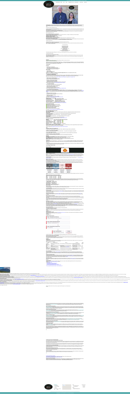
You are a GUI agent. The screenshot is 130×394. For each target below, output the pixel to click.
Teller (77, 391)
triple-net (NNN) (55, 203)
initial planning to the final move (39, 276)
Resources (76, 2)
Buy (64, 2)
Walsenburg (51, 391)
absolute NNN (76, 203)
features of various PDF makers (78, 277)
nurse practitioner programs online (40, 280)
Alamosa (57, 391)
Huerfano (55, 391)
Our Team (81, 2)
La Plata (63, 391)
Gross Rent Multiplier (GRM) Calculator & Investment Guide (54, 264)
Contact (85, 2)
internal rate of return (73, 258)
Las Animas (70, 391)
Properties (58, 2)
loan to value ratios (60, 191)
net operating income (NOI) (70, 154)
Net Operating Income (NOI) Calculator (51, 263)
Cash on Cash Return (49, 262)
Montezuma (60, 391)
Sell (66, 2)
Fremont (68, 391)
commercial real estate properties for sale (53, 261)
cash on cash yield (58, 251)
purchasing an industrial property (61, 212)
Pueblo (75, 391)
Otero (73, 391)
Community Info (71, 2)
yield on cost (72, 255)
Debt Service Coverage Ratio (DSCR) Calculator (53, 264)
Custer (79, 391)
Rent (61, 2)
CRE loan (80, 193)
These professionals (33, 275)
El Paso (65, 391)
